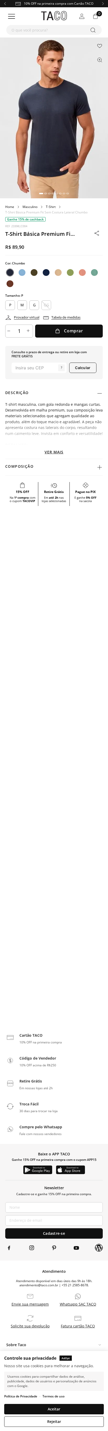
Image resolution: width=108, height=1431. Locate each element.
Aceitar (54, 1409)
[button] (41, 193)
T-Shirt (51, 207)
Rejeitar (54, 1421)
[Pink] (82, 272)
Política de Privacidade (20, 1396)
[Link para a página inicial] (9, 207)
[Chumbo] (10, 272)
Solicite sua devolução (30, 1326)
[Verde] (34, 272)
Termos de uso (53, 1396)
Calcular (82, 367)
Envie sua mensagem (30, 1304)
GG (46, 304)
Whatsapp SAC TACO (78, 1304)
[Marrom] (10, 284)
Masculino (30, 207)
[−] (9, 331)
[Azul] (22, 272)
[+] (29, 331)
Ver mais (54, 451)
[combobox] (54, 30)
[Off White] (58, 272)
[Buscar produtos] (94, 30)
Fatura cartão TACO (78, 1326)
